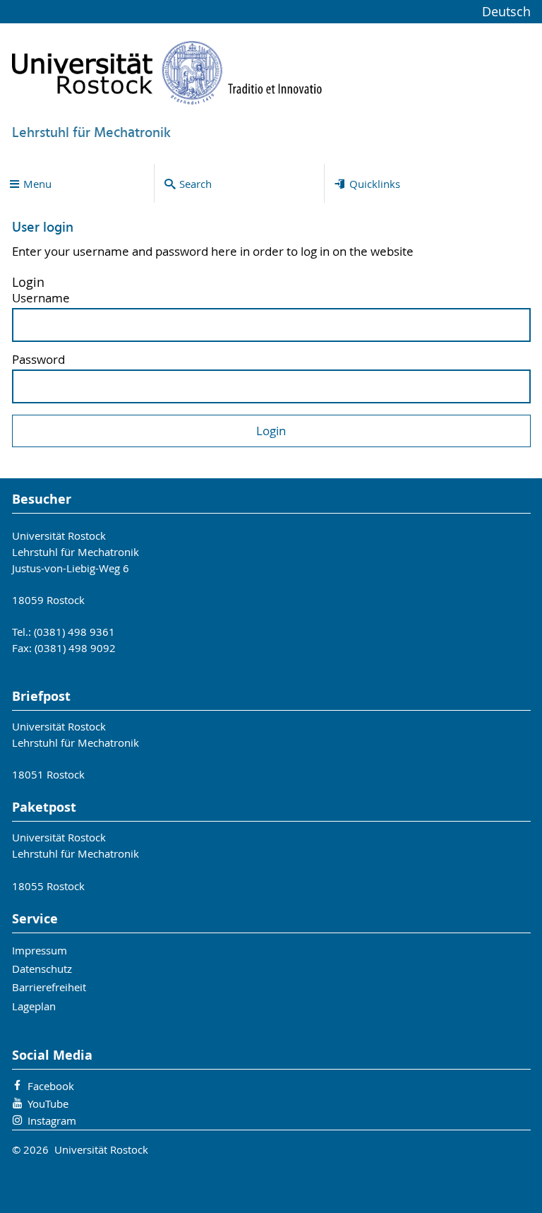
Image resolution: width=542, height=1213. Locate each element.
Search (195, 184)
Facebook (51, 1086)
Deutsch (506, 12)
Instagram (52, 1120)
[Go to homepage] (167, 72)
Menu (37, 184)
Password (38, 360)
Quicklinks (374, 184)
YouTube (48, 1103)
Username (41, 298)
